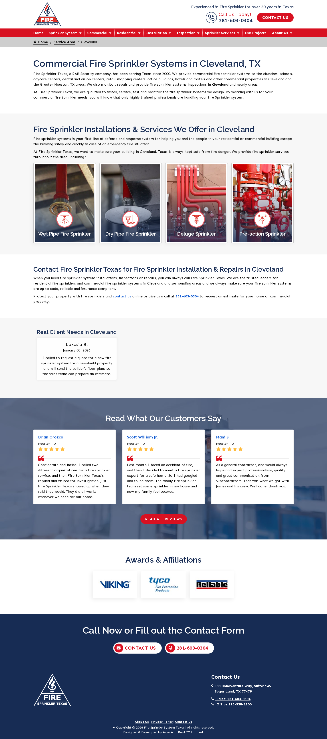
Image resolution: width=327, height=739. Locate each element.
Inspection (186, 33)
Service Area (64, 42)
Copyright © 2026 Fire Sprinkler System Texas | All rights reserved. (165, 727)
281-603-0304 (235, 20)
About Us (280, 33)
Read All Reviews (163, 519)
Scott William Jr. (142, 437)
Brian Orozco (50, 437)
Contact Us (275, 17)
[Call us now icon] (212, 22)
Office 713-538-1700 (233, 704)
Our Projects (255, 33)
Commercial (97, 33)
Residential (126, 33)
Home (38, 33)
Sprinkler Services (220, 33)
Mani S (222, 437)
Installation (156, 33)
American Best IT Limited (183, 732)
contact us (122, 296)
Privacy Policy (162, 722)
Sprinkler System (63, 33)
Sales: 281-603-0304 (232, 699)
